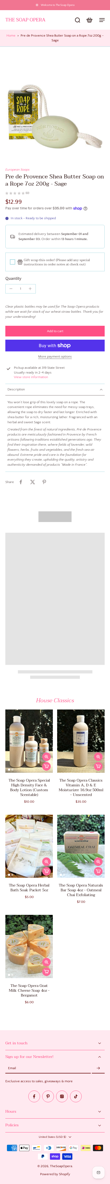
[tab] (9, 770)
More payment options (55, 356)
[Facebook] (34, 1096)
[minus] (11, 289)
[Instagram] (62, 1096)
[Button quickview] (46, 756)
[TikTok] (76, 1096)
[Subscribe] (98, 1068)
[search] (77, 19)
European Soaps (17, 169)
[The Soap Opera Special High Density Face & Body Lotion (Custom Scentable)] (29, 741)
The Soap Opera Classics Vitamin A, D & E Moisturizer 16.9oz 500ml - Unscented (81, 787)
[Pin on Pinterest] (44, 482)
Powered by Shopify (55, 1174)
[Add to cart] (46, 766)
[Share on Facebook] (21, 482)
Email (12, 1068)
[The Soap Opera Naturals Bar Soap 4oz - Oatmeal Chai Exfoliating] (81, 846)
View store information (31, 377)
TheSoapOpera (61, 1166)
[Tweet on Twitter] (32, 482)
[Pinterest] (48, 1096)
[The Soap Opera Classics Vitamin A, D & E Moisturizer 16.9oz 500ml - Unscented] (81, 741)
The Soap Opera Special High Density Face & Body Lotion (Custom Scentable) (29, 787)
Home (10, 35)
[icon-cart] (89, 19)
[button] (55, 331)
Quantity (13, 278)
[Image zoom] (55, 102)
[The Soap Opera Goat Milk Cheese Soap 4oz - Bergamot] (29, 946)
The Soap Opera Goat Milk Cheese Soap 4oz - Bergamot (29, 990)
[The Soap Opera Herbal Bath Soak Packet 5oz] (29, 846)
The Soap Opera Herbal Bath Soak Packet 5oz (29, 887)
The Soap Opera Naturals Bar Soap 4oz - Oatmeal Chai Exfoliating (81, 890)
